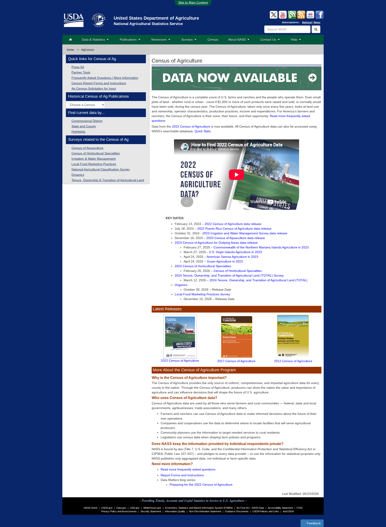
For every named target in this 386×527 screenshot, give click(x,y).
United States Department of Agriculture (156, 18)
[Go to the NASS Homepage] (70, 39)
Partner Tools (80, 72)
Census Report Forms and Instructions (98, 83)
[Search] (316, 29)
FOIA (299, 507)
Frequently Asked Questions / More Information (104, 78)
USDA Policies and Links (265, 511)
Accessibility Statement (280, 507)
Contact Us (269, 39)
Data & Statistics (94, 39)
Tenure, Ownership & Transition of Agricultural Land (107, 180)
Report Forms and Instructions (182, 475)
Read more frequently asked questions (188, 469)
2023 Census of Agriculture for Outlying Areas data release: (216, 242)
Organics (77, 174)
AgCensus (87, 49)
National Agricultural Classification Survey (100, 169)
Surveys (188, 39)
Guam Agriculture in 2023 (225, 261)
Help (295, 39)
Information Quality (175, 511)
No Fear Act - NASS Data (250, 507)
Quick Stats (203, 131)
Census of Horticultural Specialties (95, 153)
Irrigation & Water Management (93, 158)
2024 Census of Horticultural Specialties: (203, 266)
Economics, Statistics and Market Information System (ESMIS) (199, 507)
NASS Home (90, 507)
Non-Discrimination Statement (205, 511)
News (317, 22)
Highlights (78, 131)
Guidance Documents (237, 511)
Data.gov (121, 507)
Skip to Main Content (193, 2)
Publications (129, 39)
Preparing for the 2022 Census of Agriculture (201, 484)
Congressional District (86, 121)
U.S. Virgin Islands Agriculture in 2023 (235, 252)
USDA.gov (107, 507)
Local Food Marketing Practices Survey (202, 294)
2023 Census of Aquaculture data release (235, 238)
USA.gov (135, 507)
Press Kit (77, 67)
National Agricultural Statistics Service (148, 24)
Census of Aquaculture (87, 148)
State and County (83, 126)
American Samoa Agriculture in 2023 (232, 256)
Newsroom (159, 39)
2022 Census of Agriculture (191, 126)
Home (70, 49)
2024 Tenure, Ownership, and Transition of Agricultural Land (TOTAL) (259, 280)
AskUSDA (288, 511)
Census (213, 39)
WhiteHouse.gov (152, 507)
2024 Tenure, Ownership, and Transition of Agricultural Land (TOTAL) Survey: (229, 275)
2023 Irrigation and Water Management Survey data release (244, 233)
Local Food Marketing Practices (93, 164)
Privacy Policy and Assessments (119, 511)
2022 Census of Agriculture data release (233, 224)
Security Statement (151, 511)
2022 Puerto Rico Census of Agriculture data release (234, 228)
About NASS (238, 39)
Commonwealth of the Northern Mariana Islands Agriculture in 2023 (261, 247)
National (307, 22)
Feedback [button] (313, 523)
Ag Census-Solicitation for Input (93, 88)
